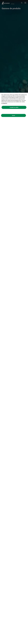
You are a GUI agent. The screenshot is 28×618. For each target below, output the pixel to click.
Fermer (13, 115)
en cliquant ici (4, 103)
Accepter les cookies (14, 107)
